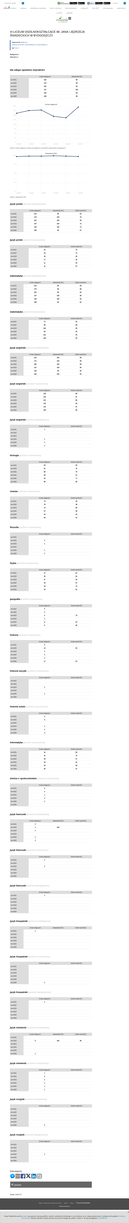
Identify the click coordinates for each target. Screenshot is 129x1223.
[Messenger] (12, 1177)
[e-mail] (17, 1177)
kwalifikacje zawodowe (38, 8)
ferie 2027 (95, 8)
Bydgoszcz (24, 42)
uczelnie (59, 13)
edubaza (23, 8)
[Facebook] (23, 1177)
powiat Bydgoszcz (30, 44)
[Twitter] (28, 1177)
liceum (17, 48)
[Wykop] (39, 1177)
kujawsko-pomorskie (18, 44)
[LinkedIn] (33, 1177)
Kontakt (66, 1203)
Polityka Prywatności (64, 1206)
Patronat (72, 1203)
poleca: (13, 8)
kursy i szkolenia (55, 8)
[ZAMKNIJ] (103, 1218)
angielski (69, 13)
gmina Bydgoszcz (42, 44)
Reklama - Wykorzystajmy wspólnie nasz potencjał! (50, 1203)
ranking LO (84, 8)
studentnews (121, 8)
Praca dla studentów (83, 1203)
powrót (16, 1184)
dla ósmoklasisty (71, 8)
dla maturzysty (108, 8)
